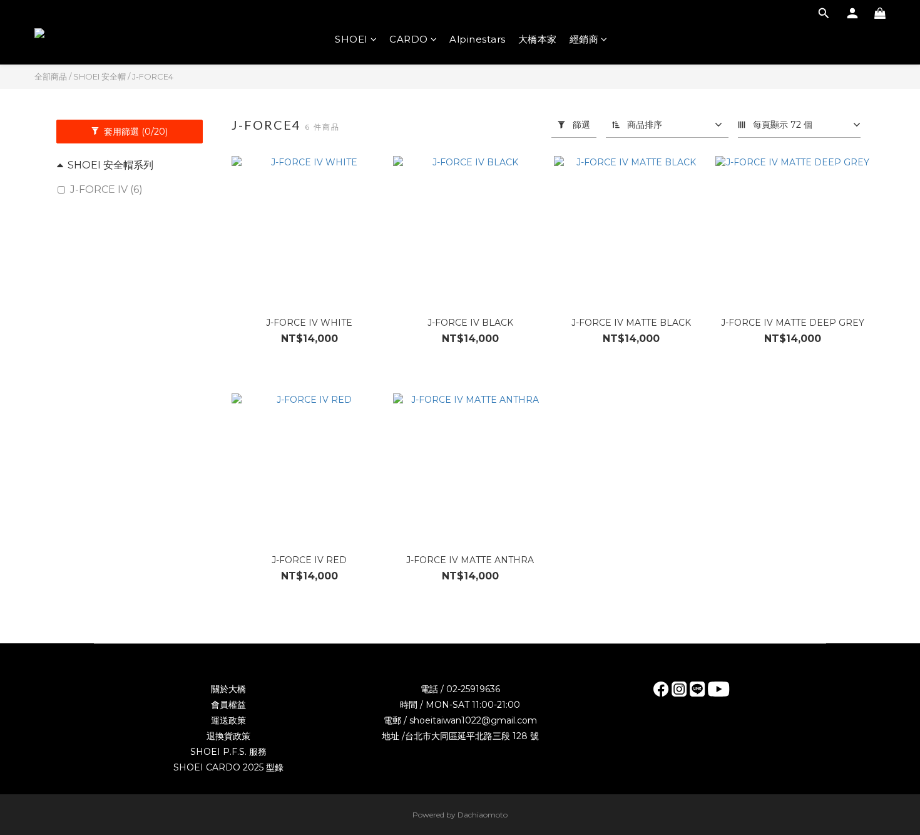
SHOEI (351, 39)
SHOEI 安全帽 (99, 76)
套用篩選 (134, 131)
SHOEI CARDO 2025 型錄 (228, 767)
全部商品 (50, 76)
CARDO (408, 39)
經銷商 (584, 39)
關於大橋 (228, 689)
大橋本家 (537, 39)
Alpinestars (477, 39)
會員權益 (228, 704)
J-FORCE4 (152, 76)
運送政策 (228, 720)
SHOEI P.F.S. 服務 (228, 751)
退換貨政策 (228, 736)
